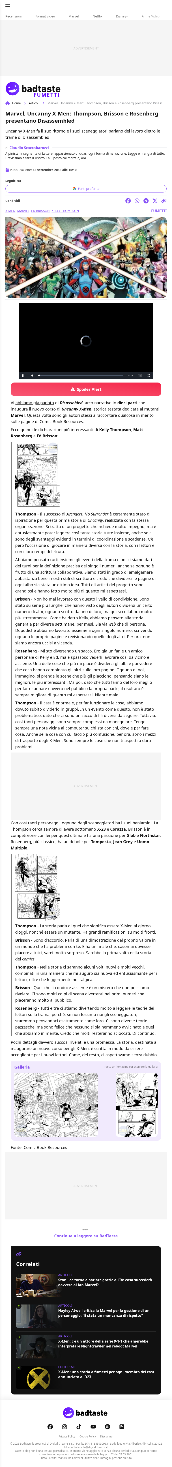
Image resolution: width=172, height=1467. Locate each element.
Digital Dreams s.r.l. (62, 1444)
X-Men (10, 211)
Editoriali (66, 1367)
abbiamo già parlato (34, 402)
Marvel (23, 211)
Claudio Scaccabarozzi (29, 147)
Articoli (34, 103)
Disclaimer (107, 1436)
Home (16, 103)
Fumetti (159, 210)
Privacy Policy (66, 1436)
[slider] (81, 375)
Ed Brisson (40, 211)
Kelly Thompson (65, 211)
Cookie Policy (88, 1436)
